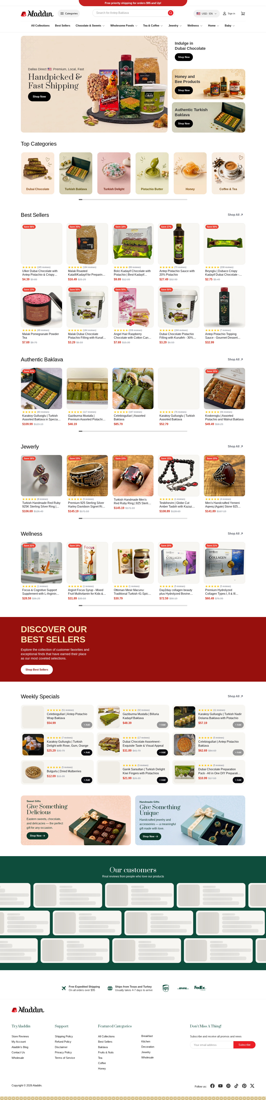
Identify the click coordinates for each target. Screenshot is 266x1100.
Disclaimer (61, 1047)
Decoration (147, 1046)
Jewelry (146, 1052)
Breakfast (147, 1036)
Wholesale (18, 1057)
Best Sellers (62, 25)
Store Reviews (20, 1036)
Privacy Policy (63, 1052)
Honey (102, 1068)
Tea (100, 1057)
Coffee (102, 1063)
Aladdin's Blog (20, 1047)
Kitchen (145, 1041)
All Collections (40, 25)
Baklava (103, 1047)
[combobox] (133, 13)
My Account (19, 1041)
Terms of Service (65, 1057)
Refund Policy (63, 1041)
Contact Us (18, 1052)
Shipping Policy (64, 1036)
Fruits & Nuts (106, 1052)
